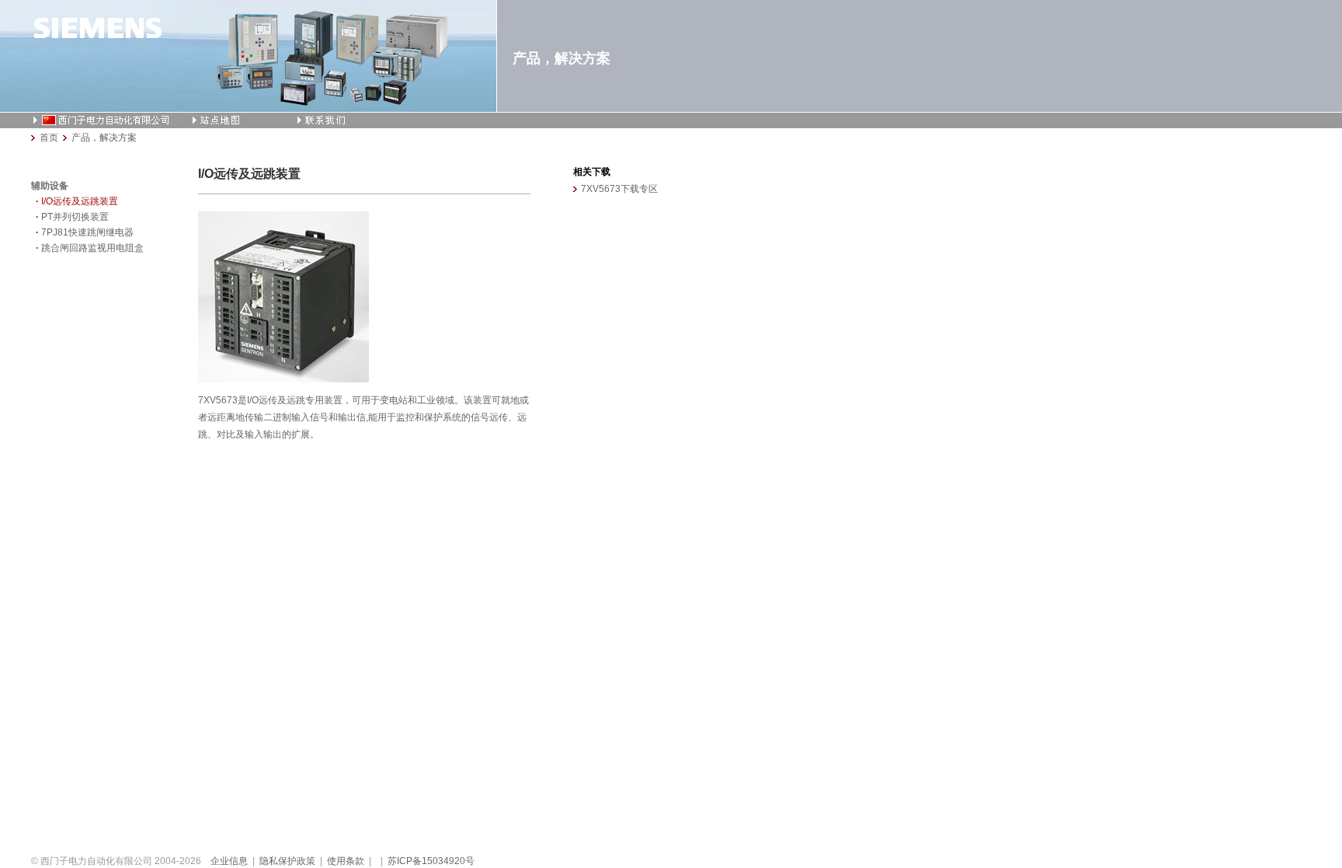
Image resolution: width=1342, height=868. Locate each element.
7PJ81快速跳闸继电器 (87, 232)
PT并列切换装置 (75, 216)
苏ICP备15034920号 (431, 861)
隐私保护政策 (287, 861)
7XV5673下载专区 (619, 188)
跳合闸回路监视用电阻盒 (92, 247)
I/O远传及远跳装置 (79, 201)
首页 (49, 137)
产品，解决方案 (104, 137)
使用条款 (345, 861)
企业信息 (229, 861)
